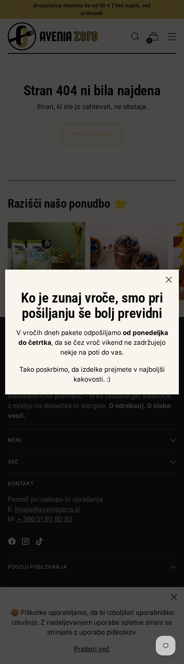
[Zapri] (168, 279)
